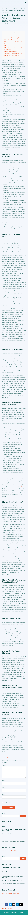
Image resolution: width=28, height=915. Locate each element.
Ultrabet (20, 487)
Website (3, 794)
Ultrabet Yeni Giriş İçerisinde (11, 40)
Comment (4, 765)
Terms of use (3, 908)
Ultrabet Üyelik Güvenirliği (10, 51)
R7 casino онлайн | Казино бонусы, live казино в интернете (12, 834)
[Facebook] (6, 904)
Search (3, 813)
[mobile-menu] (25, 2)
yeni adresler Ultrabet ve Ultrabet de (13, 53)
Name (3, 780)
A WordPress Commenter (7, 850)
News (13, 23)
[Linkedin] (17, 904)
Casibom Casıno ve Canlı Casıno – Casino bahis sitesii (13, 841)
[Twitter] (10, 904)
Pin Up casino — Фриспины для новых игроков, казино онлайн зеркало (14, 830)
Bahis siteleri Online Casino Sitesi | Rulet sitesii (12, 838)
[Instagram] (13, 904)
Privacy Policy (9, 908)
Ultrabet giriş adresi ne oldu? (11, 45)
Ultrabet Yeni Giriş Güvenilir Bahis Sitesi (13, 36)
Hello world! (16, 850)
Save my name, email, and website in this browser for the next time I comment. (13, 802)
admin (3, 23)
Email (3, 787)
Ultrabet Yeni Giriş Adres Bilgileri (12, 38)
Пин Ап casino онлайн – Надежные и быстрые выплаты (12, 826)
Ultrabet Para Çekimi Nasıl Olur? (12, 55)
